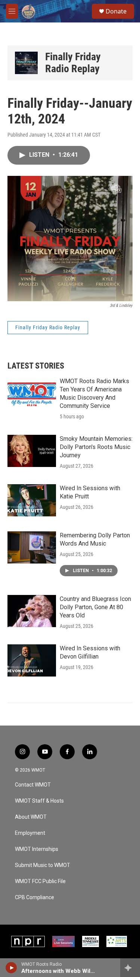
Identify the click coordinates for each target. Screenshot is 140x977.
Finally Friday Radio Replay (73, 63)
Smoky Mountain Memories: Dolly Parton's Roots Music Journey (96, 447)
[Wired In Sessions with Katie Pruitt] (31, 500)
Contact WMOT (33, 785)
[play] (11, 967)
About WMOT (31, 817)
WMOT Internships (36, 849)
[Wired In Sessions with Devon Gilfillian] (31, 660)
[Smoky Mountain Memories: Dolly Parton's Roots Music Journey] (31, 451)
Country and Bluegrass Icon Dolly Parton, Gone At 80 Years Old (95, 607)
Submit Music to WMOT (42, 865)
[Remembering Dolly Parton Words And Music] (31, 547)
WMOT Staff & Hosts (39, 801)
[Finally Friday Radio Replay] (26, 63)
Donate (116, 11)
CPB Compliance (34, 897)
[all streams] (130, 967)
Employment (30, 833)
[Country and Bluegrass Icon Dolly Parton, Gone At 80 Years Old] (31, 611)
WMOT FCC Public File (40, 881)
